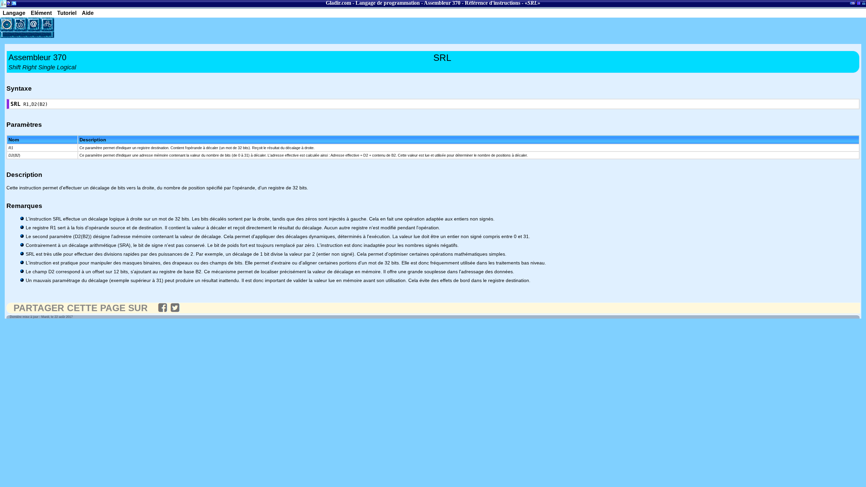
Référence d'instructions (492, 3)
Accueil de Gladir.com (3, 3)
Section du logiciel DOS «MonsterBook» (852, 4)
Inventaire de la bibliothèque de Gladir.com (857, 2)
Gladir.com (338, 3)
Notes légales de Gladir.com (7, 4)
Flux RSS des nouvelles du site (12, 4)
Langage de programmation (388, 3)
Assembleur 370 (442, 3)
